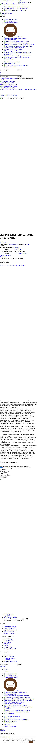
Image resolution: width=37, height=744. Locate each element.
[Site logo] (9, 4)
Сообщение (3, 475)
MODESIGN (7, 642)
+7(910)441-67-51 (9, 616)
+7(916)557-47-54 (9, 614)
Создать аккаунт (5, 736)
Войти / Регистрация (10, 726)
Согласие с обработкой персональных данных (14, 466)
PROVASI (27, 244)
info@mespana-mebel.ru (11, 617)
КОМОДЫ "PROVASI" (7, 83)
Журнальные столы (11, 78)
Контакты (7, 659)
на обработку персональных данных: (16, 468)
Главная (2, 78)
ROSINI (6, 645)
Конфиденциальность (10, 661)
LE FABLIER (8, 639)
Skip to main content (16, 1)
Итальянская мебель (10, 626)
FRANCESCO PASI (10, 649)
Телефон (3, 471)
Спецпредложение (9, 658)
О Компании (7, 655)
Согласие (5, 468)
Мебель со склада (9, 631)
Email (2, 473)
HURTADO (7, 644)
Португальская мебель (10, 630)
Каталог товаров (9, 656)
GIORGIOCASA (9, 641)
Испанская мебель (9, 628)
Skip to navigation (5, 1)
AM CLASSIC (8, 647)
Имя (1, 469)
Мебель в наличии (9, 633)
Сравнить (7, 724)
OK (31, 742)
